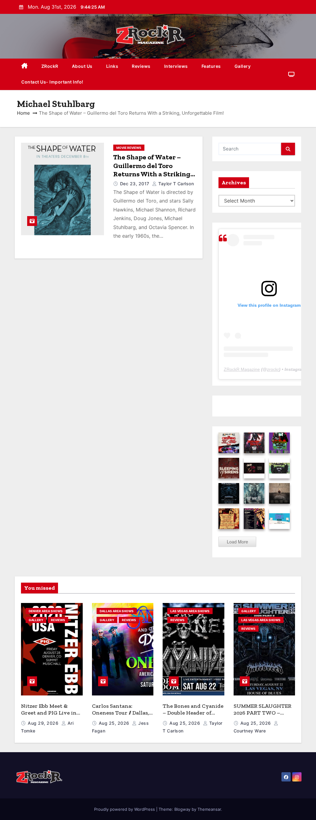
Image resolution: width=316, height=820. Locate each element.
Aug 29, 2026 (44, 723)
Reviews (141, 66)
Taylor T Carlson (175, 183)
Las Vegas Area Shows (190, 611)
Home (23, 113)
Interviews (176, 66)
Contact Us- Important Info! (52, 81)
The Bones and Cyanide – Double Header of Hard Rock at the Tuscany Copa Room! (193, 716)
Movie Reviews (128, 148)
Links (112, 66)
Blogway (182, 809)
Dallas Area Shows (117, 611)
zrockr (273, 369)
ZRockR (49, 66)
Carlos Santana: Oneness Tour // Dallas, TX (120, 713)
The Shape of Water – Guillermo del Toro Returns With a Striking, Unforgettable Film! (152, 170)
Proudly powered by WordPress (125, 809)
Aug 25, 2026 (115, 723)
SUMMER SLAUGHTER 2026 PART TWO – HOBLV (262, 713)
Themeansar (209, 809)
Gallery (243, 66)
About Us (82, 66)
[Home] (25, 66)
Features (211, 66)
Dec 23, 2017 (135, 183)
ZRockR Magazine (242, 369)
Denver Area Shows (46, 611)
